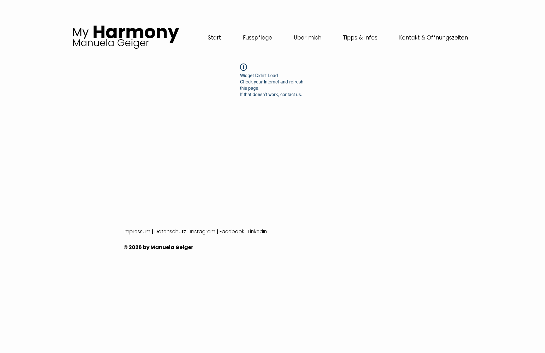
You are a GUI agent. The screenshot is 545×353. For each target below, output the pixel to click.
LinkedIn (257, 231)
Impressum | (139, 231)
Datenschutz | (172, 231)
